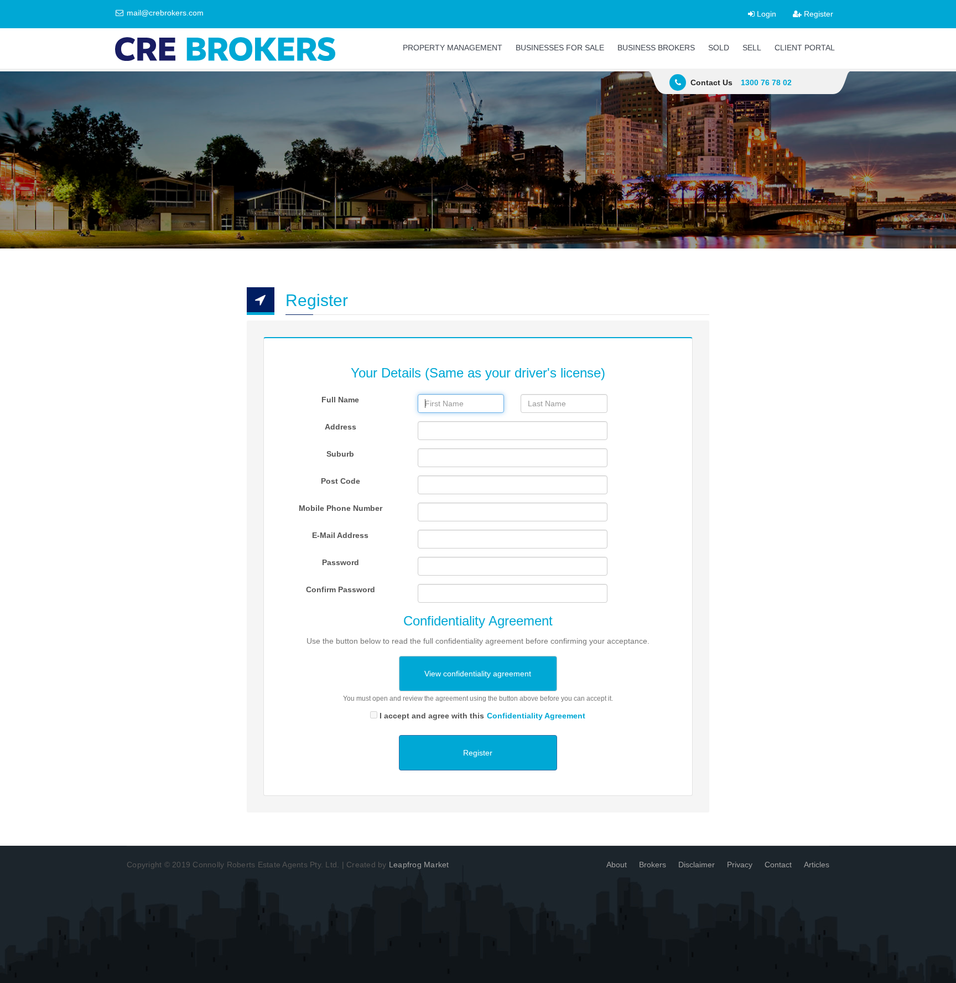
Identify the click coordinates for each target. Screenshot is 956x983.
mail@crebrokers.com (164, 12)
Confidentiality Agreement (536, 715)
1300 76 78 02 (766, 82)
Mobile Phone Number (340, 508)
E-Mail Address (340, 535)
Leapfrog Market (419, 864)
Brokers (652, 864)
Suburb (340, 453)
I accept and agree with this (482, 715)
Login (765, 13)
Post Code (340, 481)
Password (340, 562)
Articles (816, 864)
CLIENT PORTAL (805, 47)
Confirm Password (340, 589)
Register (817, 13)
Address (340, 426)
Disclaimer (696, 864)
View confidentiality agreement (477, 673)
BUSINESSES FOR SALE (560, 47)
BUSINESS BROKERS (656, 47)
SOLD (718, 47)
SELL (751, 47)
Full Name (340, 399)
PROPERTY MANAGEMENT (452, 47)
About (616, 864)
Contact (778, 864)
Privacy (739, 864)
